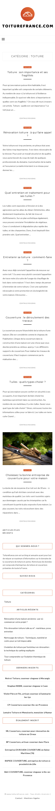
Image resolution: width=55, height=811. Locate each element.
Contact (18, 798)
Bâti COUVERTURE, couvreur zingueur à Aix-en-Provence (27, 774)
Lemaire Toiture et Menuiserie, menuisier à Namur (27, 712)
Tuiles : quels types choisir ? (27, 382)
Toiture (27, 67)
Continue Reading (28, 118)
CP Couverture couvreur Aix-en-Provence (27, 705)
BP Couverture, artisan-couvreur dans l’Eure (27, 742)
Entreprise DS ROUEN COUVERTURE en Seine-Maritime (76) (27, 751)
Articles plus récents (11, 531)
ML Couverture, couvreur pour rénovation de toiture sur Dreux (27, 733)
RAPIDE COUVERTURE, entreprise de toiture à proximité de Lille (27, 762)
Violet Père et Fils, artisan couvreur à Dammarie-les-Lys (27, 695)
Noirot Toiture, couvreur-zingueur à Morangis (27, 678)
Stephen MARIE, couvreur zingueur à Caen (27, 686)
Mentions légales (32, 798)
